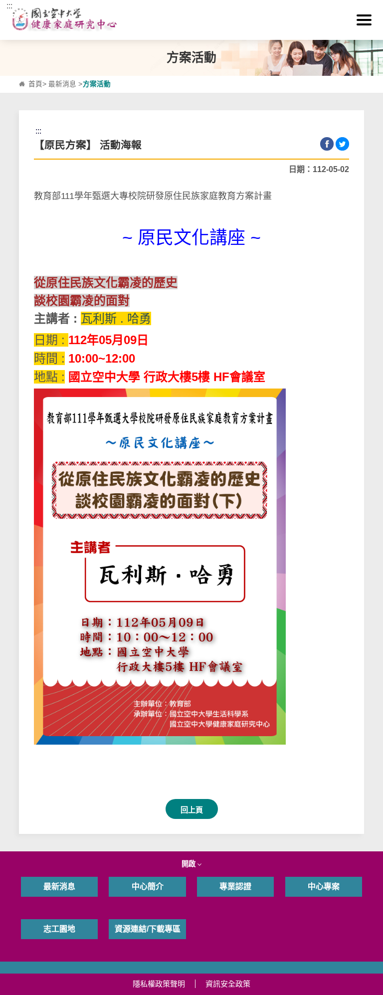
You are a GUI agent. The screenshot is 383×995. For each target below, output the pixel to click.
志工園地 (59, 929)
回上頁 (192, 809)
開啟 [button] (189, 864)
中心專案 (324, 886)
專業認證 (235, 886)
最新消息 (62, 84)
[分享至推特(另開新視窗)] (342, 144)
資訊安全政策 (227, 984)
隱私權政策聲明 (159, 984)
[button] (364, 20)
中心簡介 (148, 886)
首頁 (35, 84)
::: (9, 5)
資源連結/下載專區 (148, 929)
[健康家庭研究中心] (191, 19)
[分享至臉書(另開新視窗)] (327, 144)
